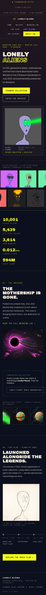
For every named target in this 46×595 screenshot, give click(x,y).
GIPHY (31, 587)
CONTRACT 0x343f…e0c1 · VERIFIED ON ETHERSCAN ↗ (19, 582)
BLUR (14, 587)
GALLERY (19, 25)
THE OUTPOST (13, 34)
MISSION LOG (33, 25)
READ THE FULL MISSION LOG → (19, 323)
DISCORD (21, 587)
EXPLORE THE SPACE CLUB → (19, 557)
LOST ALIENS (29, 29)
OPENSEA (6, 587)
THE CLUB (15, 29)
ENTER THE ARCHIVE (16, 98)
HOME (9, 25)
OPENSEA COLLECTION (16, 90)
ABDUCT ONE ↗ (32, 34)
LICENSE (39, 587)
